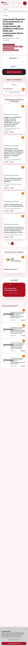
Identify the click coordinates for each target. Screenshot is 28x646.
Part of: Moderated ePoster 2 (10, 46)
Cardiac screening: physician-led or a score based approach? (14, 205)
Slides (11, 132)
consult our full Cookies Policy (14, 636)
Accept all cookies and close (14, 643)
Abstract (6, 132)
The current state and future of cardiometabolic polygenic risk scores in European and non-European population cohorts (14, 229)
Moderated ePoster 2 (11, 269)
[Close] (26, 629)
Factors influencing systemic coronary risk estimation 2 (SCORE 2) (13, 179)
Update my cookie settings (14, 639)
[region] (14, 636)
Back (6, 15)
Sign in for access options (14, 72)
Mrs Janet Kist (8, 89)
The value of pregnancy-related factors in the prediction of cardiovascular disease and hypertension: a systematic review (17, 362)
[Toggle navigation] (25, 3)
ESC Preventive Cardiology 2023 (10, 289)
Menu (6, 9)
